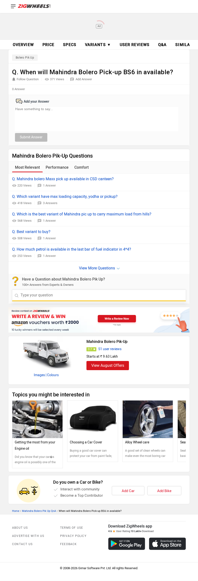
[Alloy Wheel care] (148, 419)
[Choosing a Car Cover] (92, 419)
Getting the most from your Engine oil (35, 445)
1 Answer (49, 185)
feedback (68, 544)
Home (15, 511)
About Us (20, 527)
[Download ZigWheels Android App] (126, 544)
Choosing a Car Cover (86, 442)
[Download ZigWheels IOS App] (167, 544)
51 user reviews (109, 349)
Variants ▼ (98, 44)
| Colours (52, 375)
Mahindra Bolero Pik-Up (106, 341)
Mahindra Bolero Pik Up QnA (39, 511)
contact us (22, 544)
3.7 (90, 349)
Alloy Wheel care (137, 442)
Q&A (162, 44)
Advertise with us (28, 536)
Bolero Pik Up (25, 57)
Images (39, 375)
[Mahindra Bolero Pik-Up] (46, 353)
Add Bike (164, 491)
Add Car (128, 491)
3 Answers (50, 203)
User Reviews (134, 44)
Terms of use (71, 527)
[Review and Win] (99, 320)
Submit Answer (31, 137)
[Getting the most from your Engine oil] (37, 419)
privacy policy (73, 536)
